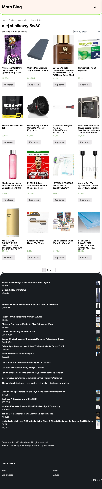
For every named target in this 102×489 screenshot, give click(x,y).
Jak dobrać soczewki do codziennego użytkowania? (27, 362)
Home (4, 20)
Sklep (4, 470)
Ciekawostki (7, 475)
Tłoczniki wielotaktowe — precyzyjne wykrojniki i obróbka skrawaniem (35, 383)
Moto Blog (12, 6)
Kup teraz (8, 84)
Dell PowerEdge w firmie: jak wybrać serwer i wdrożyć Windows (32, 378)
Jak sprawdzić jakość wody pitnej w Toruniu (23, 367)
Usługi (56, 475)
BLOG (55, 470)
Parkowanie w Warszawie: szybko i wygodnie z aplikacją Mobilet (32, 372)
